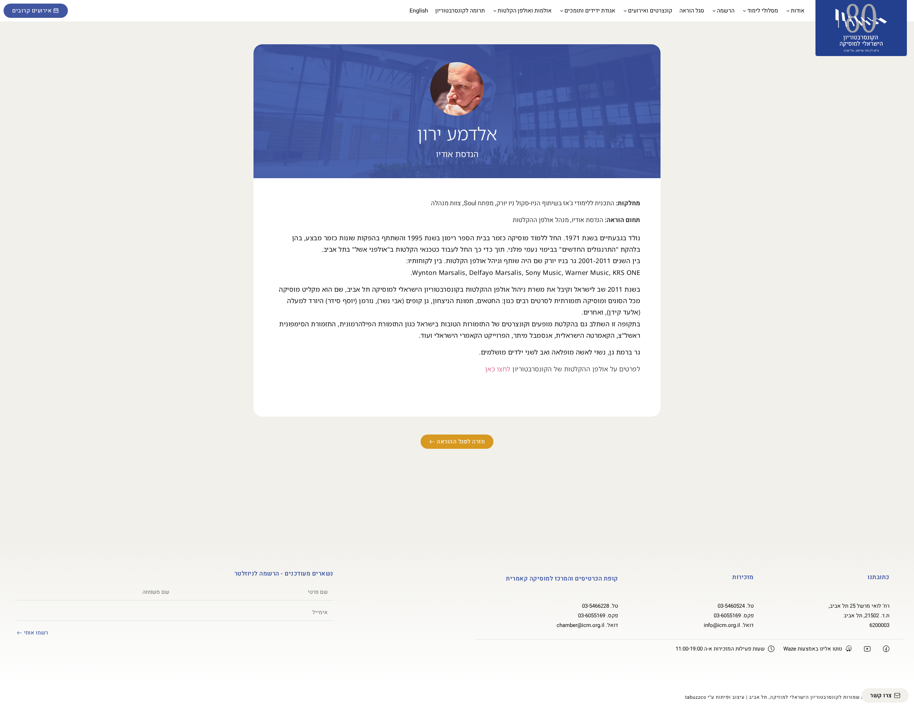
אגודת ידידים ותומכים (589, 10)
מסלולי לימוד (762, 10)
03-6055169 (727, 615)
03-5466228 (595, 606)
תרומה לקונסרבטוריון (460, 10)
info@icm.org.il (722, 625)
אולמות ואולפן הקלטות (525, 10)
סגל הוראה (691, 10)
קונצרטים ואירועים (650, 10)
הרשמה (725, 10)
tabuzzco (695, 697)
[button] (76, 10)
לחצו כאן (498, 369)
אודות (797, 10)
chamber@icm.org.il (580, 625)
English (419, 10)
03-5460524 (731, 606)
